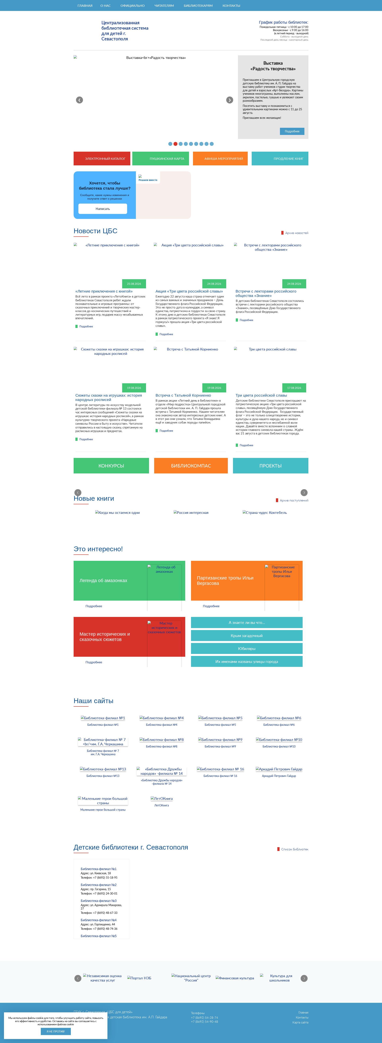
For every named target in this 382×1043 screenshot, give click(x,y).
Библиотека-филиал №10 (279, 746)
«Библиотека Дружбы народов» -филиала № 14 (161, 782)
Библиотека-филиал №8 (161, 746)
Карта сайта (300, 1022)
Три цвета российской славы (261, 395)
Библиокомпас (191, 465)
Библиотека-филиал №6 (279, 724)
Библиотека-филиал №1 (103, 724)
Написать (103, 209)
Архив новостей (296, 233)
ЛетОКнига (161, 805)
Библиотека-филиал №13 (103, 776)
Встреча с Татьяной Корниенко (183, 395)
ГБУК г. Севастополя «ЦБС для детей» (103, 1012)
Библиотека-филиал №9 (220, 746)
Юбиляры (246, 648)
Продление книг (289, 158)
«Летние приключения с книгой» (104, 291)
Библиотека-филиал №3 (99, 901)
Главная (85, 5)
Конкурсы (111, 465)
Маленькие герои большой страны (103, 809)
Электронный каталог (105, 158)
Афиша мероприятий (224, 158)
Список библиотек (294, 849)
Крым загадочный (247, 635)
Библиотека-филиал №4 (161, 724)
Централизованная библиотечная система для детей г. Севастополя (124, 30)
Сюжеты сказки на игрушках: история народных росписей (108, 397)
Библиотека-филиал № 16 (220, 776)
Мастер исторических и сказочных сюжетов (105, 636)
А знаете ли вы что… (247, 622)
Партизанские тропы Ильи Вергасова (225, 580)
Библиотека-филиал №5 (220, 724)
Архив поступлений (294, 500)
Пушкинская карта (167, 158)
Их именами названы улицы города (246, 661)
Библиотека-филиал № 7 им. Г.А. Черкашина (103, 752)
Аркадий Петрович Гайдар (279, 776)
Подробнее (292, 131)
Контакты (302, 1017)
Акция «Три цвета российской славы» (189, 291)
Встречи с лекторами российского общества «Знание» (266, 293)
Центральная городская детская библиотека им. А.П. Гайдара (120, 1017)
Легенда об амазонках (103, 580)
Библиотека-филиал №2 (99, 885)
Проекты (270, 465)
